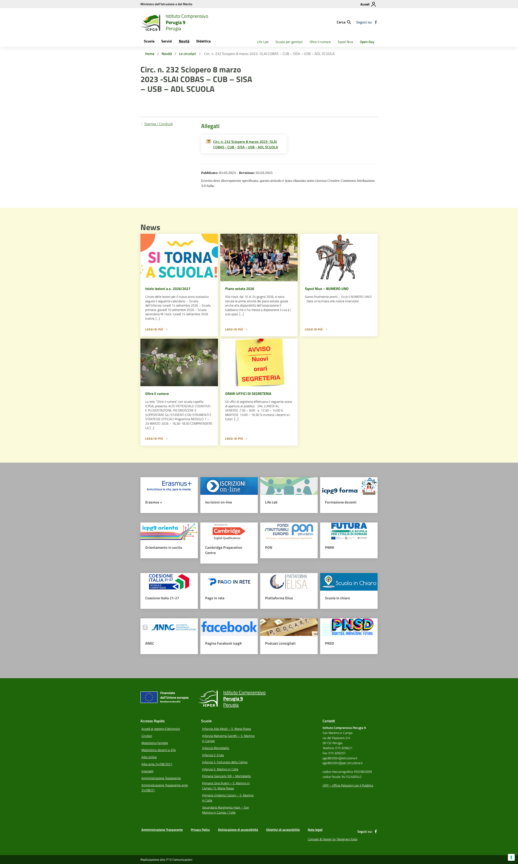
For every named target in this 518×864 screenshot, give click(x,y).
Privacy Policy (200, 829)
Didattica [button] (203, 41)
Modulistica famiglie (154, 742)
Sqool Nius (345, 41)
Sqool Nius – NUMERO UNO (327, 288)
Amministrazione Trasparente (161, 778)
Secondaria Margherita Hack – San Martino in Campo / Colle (225, 810)
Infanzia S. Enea (213, 755)
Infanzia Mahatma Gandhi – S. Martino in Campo (228, 738)
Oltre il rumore (320, 41)
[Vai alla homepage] (150, 22)
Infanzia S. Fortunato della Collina (224, 762)
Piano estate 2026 (239, 288)
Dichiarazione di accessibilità (238, 829)
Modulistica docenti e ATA (158, 750)
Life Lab (263, 41)
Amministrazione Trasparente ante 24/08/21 (164, 788)
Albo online (149, 757)
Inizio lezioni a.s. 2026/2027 (167, 288)
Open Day (367, 41)
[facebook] (376, 22)
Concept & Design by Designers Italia (332, 839)
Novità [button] (184, 41)
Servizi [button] (166, 41)
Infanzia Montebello (215, 748)
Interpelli (147, 771)
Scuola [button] (149, 41)
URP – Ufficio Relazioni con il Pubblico (348, 785)
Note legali (315, 829)
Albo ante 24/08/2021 (156, 764)
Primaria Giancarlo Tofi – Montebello (226, 776)
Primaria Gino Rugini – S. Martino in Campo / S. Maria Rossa (226, 786)
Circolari (146, 735)
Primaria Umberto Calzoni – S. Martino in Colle (228, 798)
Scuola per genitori (289, 41)
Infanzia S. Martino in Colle (220, 769)
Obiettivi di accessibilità (283, 829)
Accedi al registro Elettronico (160, 728)
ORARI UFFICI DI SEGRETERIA (248, 393)
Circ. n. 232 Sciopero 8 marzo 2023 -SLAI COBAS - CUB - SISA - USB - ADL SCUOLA (245, 144)
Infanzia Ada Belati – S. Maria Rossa (226, 728)
